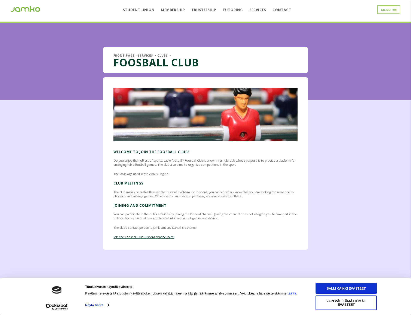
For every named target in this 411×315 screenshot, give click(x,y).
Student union (139, 9)
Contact (282, 9)
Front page (124, 55)
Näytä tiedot (94, 305)
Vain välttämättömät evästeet (346, 302)
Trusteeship (203, 9)
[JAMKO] (25, 8)
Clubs (162, 55)
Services (257, 9)
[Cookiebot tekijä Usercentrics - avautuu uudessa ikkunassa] (57, 306)
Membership (173, 9)
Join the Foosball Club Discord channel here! (143, 237)
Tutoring (233, 9)
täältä (291, 293)
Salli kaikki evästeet (346, 288)
